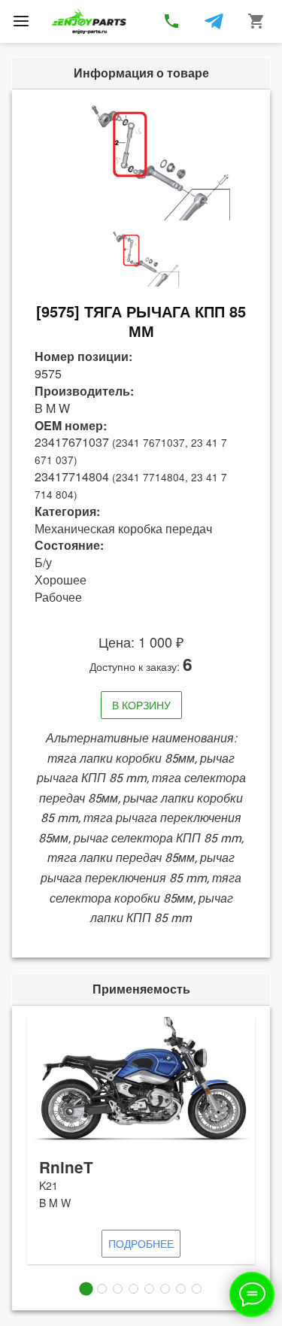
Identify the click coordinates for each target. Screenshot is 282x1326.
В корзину (141, 704)
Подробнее (141, 1243)
